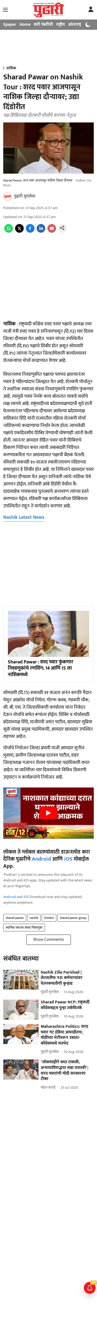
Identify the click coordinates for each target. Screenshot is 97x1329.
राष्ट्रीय (60, 24)
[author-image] (7, 196)
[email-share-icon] (51, 231)
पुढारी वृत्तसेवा (24, 196)
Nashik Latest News (23, 517)
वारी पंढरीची (43, 24)
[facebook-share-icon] (30, 231)
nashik (34, 917)
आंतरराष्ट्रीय (76, 24)
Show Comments (48, 939)
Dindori (49, 917)
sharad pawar (15, 917)
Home (24, 24)
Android (41, 859)
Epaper (9, 24)
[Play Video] (48, 812)
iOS (68, 859)
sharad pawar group (73, 917)
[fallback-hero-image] (21, 980)
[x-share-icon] (19, 231)
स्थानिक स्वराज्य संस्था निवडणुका (24, 927)
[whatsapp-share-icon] (8, 231)
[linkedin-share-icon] (41, 231)
